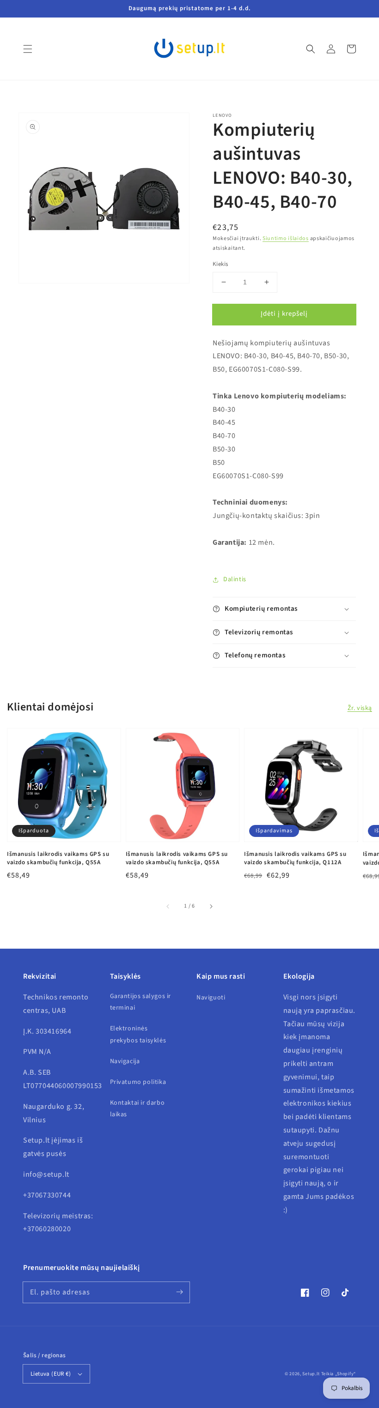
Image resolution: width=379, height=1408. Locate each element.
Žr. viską (360, 708)
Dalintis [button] (234, 579)
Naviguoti (210, 997)
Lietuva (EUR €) (51, 1374)
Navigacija (125, 1061)
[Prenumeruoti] (179, 1292)
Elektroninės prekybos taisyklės (138, 1034)
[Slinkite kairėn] (168, 906)
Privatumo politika (138, 1082)
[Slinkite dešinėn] (211, 906)
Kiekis (220, 264)
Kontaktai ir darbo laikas (137, 1108)
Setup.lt (311, 1374)
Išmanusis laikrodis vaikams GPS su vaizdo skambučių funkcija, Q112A (295, 858)
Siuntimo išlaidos (286, 238)
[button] (28, 49)
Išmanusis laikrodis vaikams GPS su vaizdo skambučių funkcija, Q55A (58, 858)
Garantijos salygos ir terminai (140, 1002)
